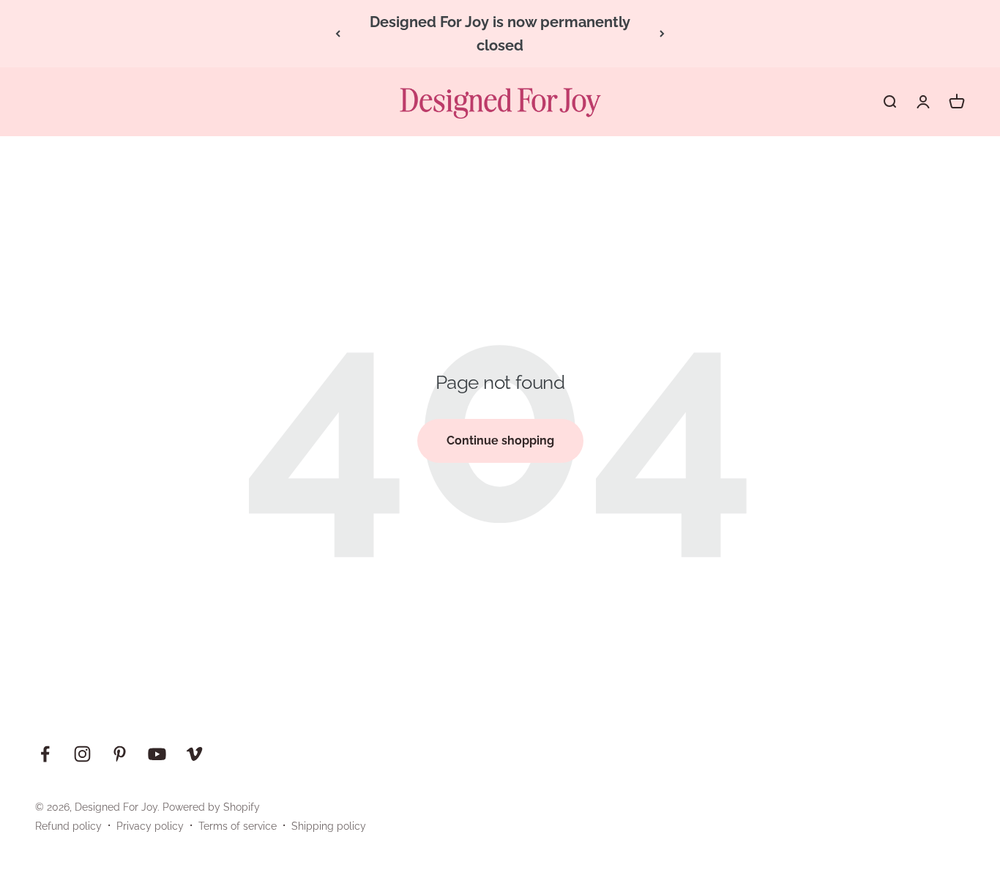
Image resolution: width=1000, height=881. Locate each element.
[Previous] (337, 33)
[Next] (662, 33)
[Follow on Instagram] (82, 754)
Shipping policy (328, 826)
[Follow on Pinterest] (120, 754)
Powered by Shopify (211, 807)
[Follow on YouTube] (157, 754)
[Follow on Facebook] (45, 754)
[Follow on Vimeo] (194, 754)
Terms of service (237, 826)
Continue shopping (500, 440)
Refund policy (68, 826)
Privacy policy (150, 826)
